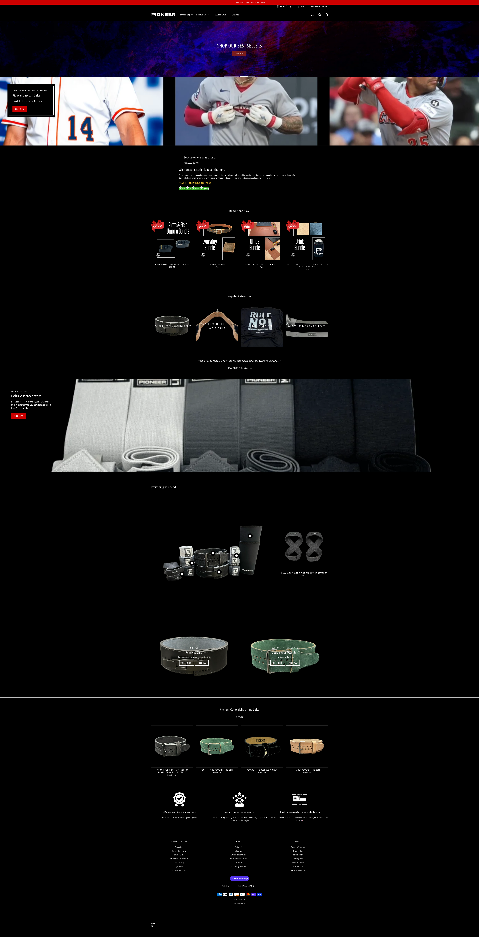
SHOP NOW (19, 109)
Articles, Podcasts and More (238, 858)
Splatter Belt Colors (179, 870)
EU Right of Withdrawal (298, 870)
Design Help (179, 847)
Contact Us (238, 847)
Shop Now (18, 416)
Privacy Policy (298, 851)
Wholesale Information (238, 855)
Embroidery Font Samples (179, 858)
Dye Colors (179, 866)
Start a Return (298, 866)
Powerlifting (185, 14)
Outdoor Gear (220, 14)
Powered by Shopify (239, 903)
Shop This (186, 663)
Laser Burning (179, 862)
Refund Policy (297, 855)
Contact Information (298, 847)
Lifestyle (235, 14)
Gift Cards (238, 862)
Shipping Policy (298, 858)
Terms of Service (298, 862)
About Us (239, 851)
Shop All (202, 663)
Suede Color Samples (179, 851)
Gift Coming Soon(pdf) (238, 866)
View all (239, 717)
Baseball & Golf (202, 14)
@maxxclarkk (245, 367)
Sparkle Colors (179, 855)
